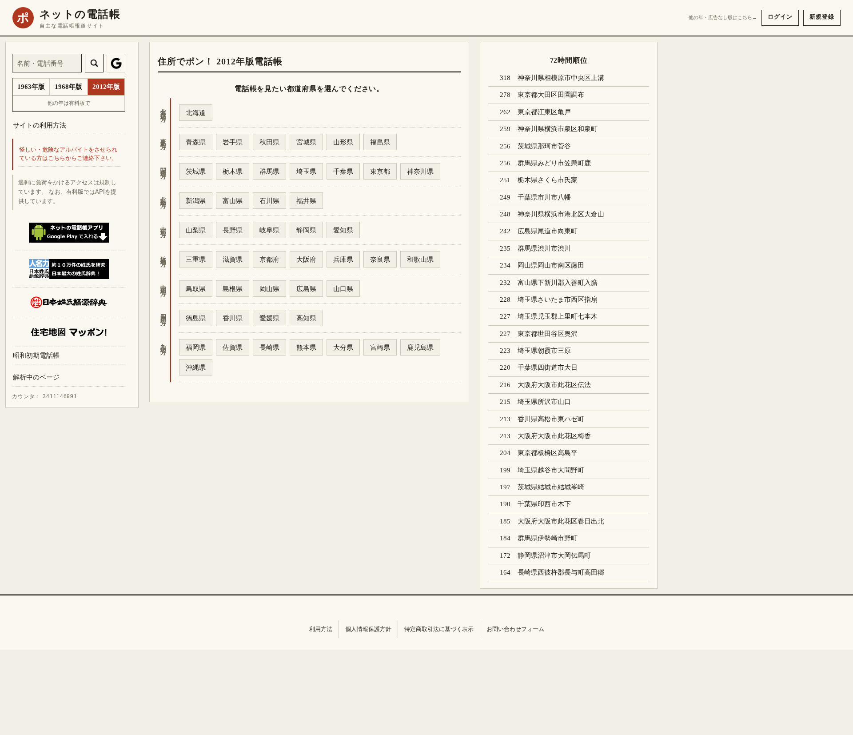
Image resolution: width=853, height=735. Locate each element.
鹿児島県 (420, 347)
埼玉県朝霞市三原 (544, 350)
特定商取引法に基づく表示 (439, 629)
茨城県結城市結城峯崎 (551, 487)
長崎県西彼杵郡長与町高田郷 (561, 572)
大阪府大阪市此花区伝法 (554, 384)
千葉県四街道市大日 (548, 367)
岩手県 (233, 142)
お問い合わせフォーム (515, 629)
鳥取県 (196, 288)
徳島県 (196, 318)
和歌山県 (420, 259)
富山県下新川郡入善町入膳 (558, 282)
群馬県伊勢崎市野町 (548, 538)
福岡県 (196, 347)
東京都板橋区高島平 (548, 452)
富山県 (233, 200)
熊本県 (306, 347)
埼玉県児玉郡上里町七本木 (558, 316)
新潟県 (196, 200)
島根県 (233, 288)
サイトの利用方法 (39, 125)
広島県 (306, 288)
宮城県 (306, 142)
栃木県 (233, 171)
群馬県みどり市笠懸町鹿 (554, 163)
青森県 (196, 142)
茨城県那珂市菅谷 (544, 146)
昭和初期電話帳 (36, 355)
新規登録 (821, 16)
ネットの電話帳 (80, 14)
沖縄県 (196, 367)
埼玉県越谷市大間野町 (551, 470)
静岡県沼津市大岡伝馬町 (554, 555)
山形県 (343, 142)
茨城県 (196, 171)
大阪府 (306, 259)
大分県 (343, 347)
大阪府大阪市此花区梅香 (554, 435)
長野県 (233, 230)
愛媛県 (269, 318)
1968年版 (68, 86)
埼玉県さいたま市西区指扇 (558, 299)
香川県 (233, 318)
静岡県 (306, 230)
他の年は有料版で (69, 103)
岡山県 (269, 288)
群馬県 (269, 171)
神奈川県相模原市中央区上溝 (561, 77)
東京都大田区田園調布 (551, 94)
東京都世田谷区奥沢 (548, 333)
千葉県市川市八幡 (544, 197)
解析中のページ (36, 377)
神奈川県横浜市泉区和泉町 (558, 128)
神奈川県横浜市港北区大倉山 (561, 214)
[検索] (94, 63)
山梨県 (196, 230)
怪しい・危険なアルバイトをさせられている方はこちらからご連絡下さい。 (68, 154)
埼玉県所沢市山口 (544, 401)
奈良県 (380, 259)
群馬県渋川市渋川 (544, 248)
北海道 (196, 112)
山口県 (343, 288)
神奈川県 (420, 171)
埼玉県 (306, 171)
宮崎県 (380, 347)
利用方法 (320, 629)
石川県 (269, 200)
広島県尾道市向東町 (548, 231)
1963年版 (31, 86)
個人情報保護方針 (368, 629)
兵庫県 (343, 259)
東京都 (380, 171)
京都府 (269, 259)
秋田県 (269, 142)
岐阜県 (269, 230)
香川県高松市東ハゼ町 (551, 419)
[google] (116, 63)
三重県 (196, 259)
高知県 (306, 318)
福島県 (380, 142)
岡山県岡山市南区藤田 (551, 265)
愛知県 (343, 230)
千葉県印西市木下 (544, 503)
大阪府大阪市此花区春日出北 (561, 521)
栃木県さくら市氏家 (548, 180)
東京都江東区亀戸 (544, 112)
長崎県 (269, 347)
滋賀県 (233, 259)
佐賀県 (233, 347)
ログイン (780, 16)
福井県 (306, 200)
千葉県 (343, 171)
